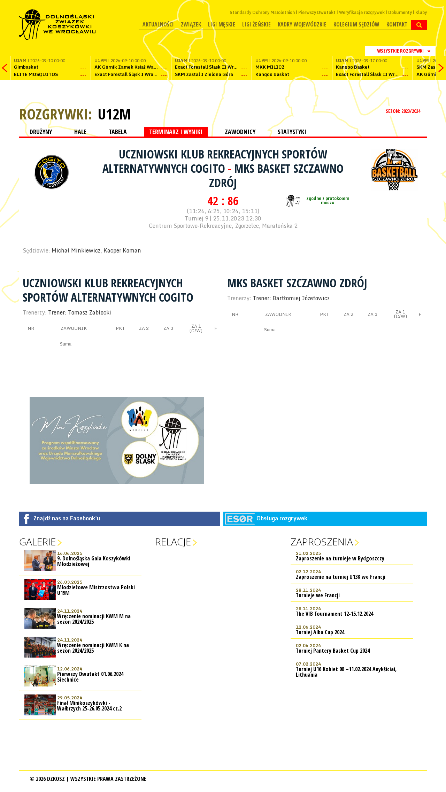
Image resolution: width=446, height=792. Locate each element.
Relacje (173, 541)
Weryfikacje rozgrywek (362, 12)
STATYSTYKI (292, 131)
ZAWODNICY (240, 131)
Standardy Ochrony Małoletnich (262, 12)
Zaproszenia (322, 541)
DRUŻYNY (41, 131)
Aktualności (158, 24)
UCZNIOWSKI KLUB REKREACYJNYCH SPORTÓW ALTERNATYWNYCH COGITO (214, 161)
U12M (114, 114)
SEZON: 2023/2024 (403, 111)
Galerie (37, 541)
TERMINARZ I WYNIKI (175, 131)
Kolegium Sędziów (356, 24)
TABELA (118, 131)
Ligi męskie (221, 24)
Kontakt (396, 24)
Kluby (421, 12)
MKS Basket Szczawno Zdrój (276, 175)
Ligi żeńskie (256, 24)
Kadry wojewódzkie (302, 24)
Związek (191, 24)
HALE (80, 131)
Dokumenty (400, 12)
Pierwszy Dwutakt (317, 12)
